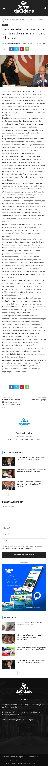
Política (9, 19)
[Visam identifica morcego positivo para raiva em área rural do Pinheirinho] (8, 639)
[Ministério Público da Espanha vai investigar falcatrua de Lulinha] (8, 461)
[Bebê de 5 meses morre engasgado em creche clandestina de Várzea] (8, 651)
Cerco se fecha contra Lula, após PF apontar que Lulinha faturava (31, 471)
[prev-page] (3, 494)
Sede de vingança (38, 400)
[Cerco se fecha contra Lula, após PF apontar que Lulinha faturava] (8, 473)
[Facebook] (11, 49)
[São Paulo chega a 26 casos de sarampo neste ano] (8, 626)
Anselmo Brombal (13, 43)
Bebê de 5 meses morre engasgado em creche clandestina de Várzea (31, 649)
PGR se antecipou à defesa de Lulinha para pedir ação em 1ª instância (29, 484)
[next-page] (7, 494)
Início (4, 19)
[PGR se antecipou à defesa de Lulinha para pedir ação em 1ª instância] (8, 485)
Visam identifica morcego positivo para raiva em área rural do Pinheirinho (30, 637)
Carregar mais (23, 673)
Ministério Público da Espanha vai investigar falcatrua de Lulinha (31, 661)
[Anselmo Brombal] (3, 43)
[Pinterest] (22, 49)
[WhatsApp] (27, 49)
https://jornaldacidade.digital (24, 436)
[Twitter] (16, 49)
